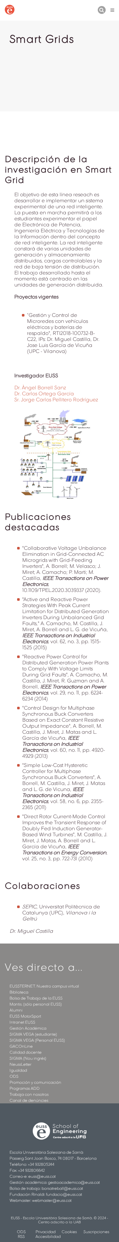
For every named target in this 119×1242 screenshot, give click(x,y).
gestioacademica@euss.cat (74, 1182)
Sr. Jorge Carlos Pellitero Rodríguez (56, 400)
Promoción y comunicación (35, 1082)
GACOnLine (21, 1046)
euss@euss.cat (42, 1176)
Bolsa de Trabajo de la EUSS (36, 998)
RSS (21, 1236)
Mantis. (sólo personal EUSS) (36, 1004)
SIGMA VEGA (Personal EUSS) (37, 1040)
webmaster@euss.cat (51, 1200)
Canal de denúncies (29, 1100)
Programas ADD (25, 1088)
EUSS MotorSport (25, 1016)
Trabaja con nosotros (29, 1094)
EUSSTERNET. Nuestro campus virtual (44, 986)
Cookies (69, 1231)
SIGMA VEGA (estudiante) (33, 1034)
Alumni (16, 1010)
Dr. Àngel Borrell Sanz (40, 388)
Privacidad (46, 1231)
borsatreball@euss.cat (62, 1188)
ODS (14, 1076)
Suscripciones (96, 1231)
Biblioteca (19, 992)
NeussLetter (20, 1064)
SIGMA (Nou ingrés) (28, 1058)
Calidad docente (26, 1052)
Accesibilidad (48, 1236)
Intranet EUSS (22, 1022)
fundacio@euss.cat (64, 1194)
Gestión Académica (28, 1028)
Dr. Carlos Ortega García (44, 394)
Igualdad (18, 1070)
